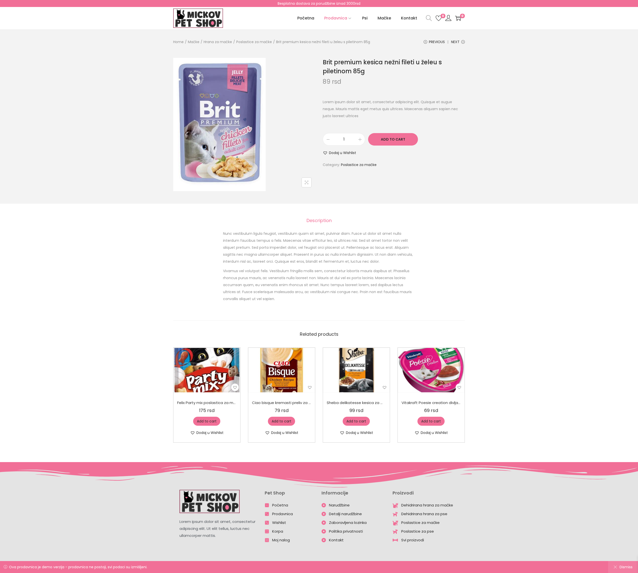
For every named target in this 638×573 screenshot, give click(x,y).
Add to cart (393, 139)
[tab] (319, 220)
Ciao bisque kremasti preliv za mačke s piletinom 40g (301, 402)
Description (319, 220)
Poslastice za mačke (254, 41)
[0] (439, 18)
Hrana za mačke (218, 41)
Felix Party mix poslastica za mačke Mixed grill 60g (223, 402)
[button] (339, 152)
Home (178, 41)
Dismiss (626, 567)
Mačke (193, 41)
